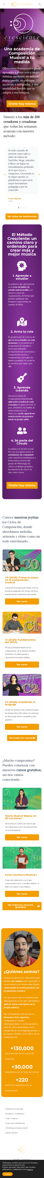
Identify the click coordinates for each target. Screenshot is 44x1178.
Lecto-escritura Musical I (21, 874)
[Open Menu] (3, 4)
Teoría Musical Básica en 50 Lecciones (20, 817)
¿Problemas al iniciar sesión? (16, 1128)
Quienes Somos (11, 1133)
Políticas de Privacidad (14, 1109)
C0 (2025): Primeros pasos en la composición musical (21, 580)
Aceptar (7, 1174)
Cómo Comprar (11, 1118)
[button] (5, 174)
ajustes (30, 1169)
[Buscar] (39, 4)
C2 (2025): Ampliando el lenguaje (20, 703)
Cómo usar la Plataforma (15, 1123)
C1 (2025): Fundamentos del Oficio (20, 641)
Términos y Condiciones (14, 1114)
